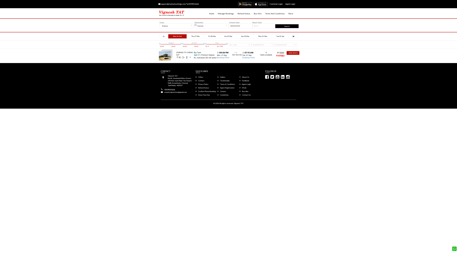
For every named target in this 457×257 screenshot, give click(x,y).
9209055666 (193, 4)
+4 (190, 57)
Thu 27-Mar (195, 36)
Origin (161, 22)
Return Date (257, 22)
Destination (199, 22)
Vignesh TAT (239, 103)
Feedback (245, 81)
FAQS (244, 88)
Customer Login (276, 4)
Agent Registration (227, 88)
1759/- (280, 55)
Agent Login (290, 4)
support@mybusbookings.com (173, 4)
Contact (201, 81)
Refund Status (244, 13)
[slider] (159, 43)
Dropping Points (248, 58)
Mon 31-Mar (262, 36)
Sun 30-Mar (245, 36)
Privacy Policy (203, 84)
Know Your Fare (204, 95)
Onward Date (234, 22)
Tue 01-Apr (280, 36)
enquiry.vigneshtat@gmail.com (175, 92)
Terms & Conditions (227, 84)
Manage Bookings (226, 13)
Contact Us (246, 95)
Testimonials (225, 81)
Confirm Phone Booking (207, 91)
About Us (245, 77)
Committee (224, 95)
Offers (200, 77)
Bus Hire (258, 13)
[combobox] (240, 45)
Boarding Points (223, 58)
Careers (223, 91)
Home (211, 13)
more (290, 13)
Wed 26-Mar (177, 36)
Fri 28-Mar (212, 36)
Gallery (222, 77)
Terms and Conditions (275, 13)
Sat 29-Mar (228, 36)
